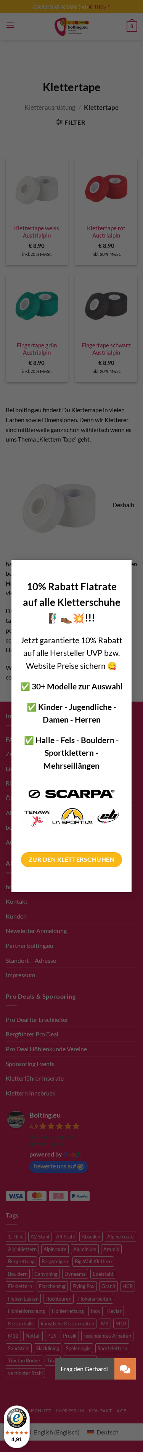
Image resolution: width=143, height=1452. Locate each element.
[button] (125, 1369)
